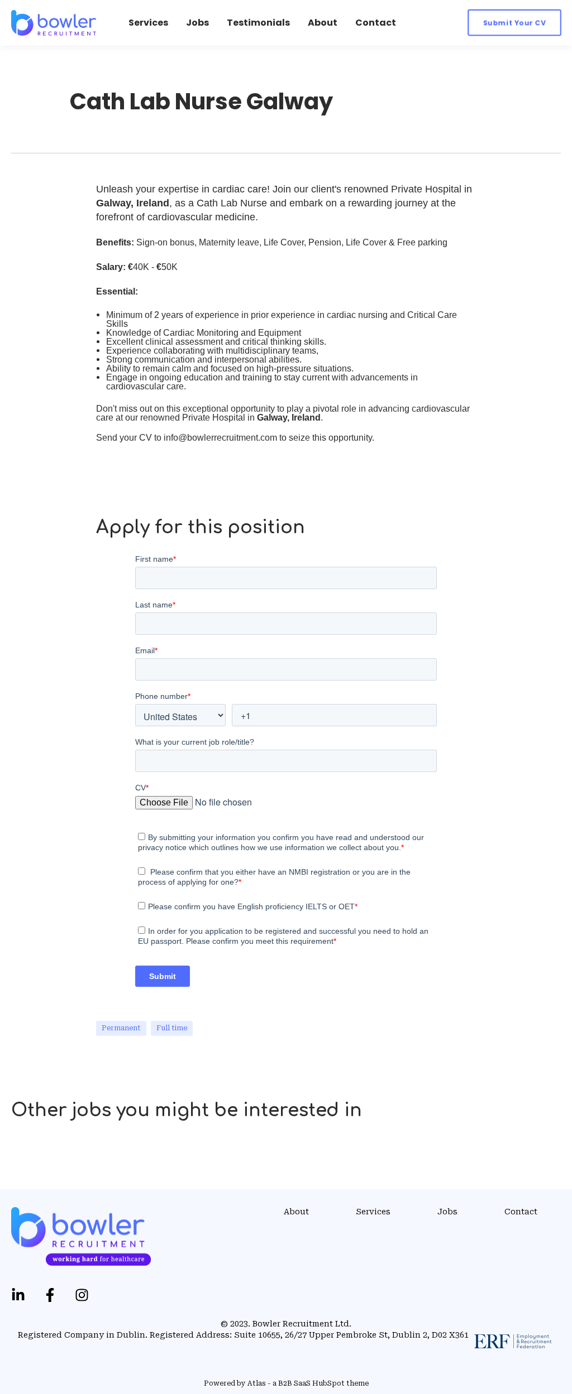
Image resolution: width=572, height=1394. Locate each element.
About (296, 1211)
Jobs (447, 1211)
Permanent (121, 1028)
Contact (520, 1211)
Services (373, 1211)
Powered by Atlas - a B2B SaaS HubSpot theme (286, 1383)
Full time (171, 1028)
